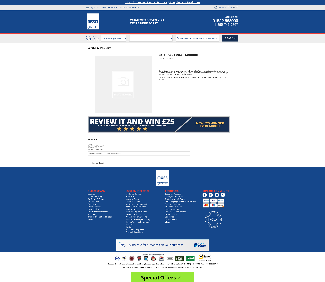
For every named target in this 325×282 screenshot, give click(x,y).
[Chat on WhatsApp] (223, 197)
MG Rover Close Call (173, 206)
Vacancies (92, 204)
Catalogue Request (173, 194)
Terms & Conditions (134, 232)
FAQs (128, 227)
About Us (91, 194)
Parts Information (172, 204)
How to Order (132, 209)
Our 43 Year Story (95, 196)
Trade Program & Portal (175, 199)
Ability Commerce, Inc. (195, 267)
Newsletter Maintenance (98, 212)
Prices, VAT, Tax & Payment (137, 222)
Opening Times (132, 199)
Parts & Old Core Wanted (175, 212)
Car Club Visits (93, 201)
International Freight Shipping (138, 219)
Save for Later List (172, 209)
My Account (96, 7)
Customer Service (109, 7)
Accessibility (92, 214)
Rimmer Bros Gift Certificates (100, 217)
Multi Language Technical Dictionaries (180, 201)
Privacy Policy (93, 209)
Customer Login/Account (136, 204)
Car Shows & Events (96, 199)
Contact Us (123, 7)
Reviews (91, 219)
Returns (129, 224)
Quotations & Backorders (136, 206)
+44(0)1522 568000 (193, 264)
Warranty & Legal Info (135, 229)
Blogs (167, 222)
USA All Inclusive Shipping (136, 217)
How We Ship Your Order (136, 212)
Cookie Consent (94, 206)
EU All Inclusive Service (135, 214)
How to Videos (171, 214)
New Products (171, 219)
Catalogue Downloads (174, 196)
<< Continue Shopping (97, 163)
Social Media (170, 217)
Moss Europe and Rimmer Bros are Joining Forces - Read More (162, 2)
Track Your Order (133, 201)
